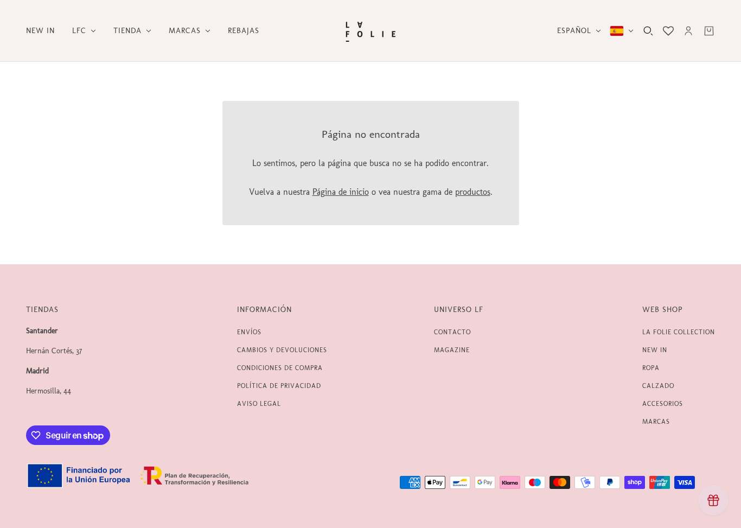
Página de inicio (340, 192)
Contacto (452, 332)
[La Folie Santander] (370, 30)
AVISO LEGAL (259, 404)
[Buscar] (648, 31)
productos (472, 192)
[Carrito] (709, 31)
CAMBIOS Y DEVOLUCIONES (282, 350)
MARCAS (656, 421)
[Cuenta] (688, 31)
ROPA (651, 368)
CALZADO (658, 386)
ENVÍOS (249, 332)
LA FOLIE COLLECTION (678, 332)
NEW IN (654, 350)
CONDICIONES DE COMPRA (280, 368)
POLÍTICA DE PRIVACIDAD (279, 386)
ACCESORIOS (662, 404)
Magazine (452, 350)
